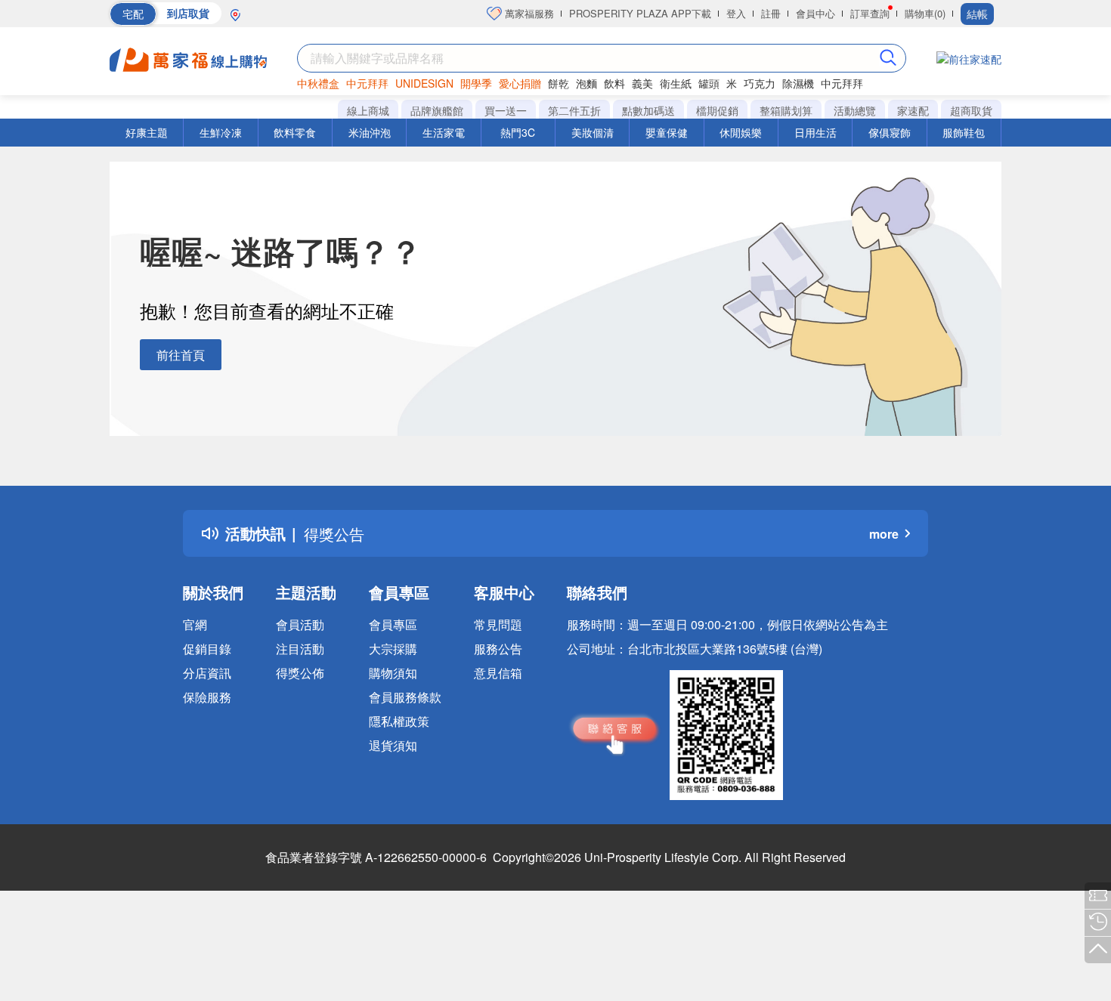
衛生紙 (676, 83)
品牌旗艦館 (436, 110)
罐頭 (709, 83)
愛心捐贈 (520, 83)
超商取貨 (971, 110)
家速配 (913, 110)
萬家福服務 (528, 13)
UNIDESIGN (424, 83)
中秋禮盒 (318, 83)
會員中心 (815, 13)
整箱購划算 (786, 110)
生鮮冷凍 (221, 132)
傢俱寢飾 (889, 132)
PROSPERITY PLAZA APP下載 (640, 13)
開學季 (476, 83)
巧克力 (759, 83)
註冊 (771, 13)
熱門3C (517, 132)
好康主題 (146, 132)
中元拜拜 (367, 83)
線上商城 (368, 110)
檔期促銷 (717, 110)
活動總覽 (855, 110)
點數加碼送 (648, 110)
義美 (642, 83)
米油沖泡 (369, 132)
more (884, 533)
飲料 (614, 83)
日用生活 (815, 132)
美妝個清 (592, 132)
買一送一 (505, 110)
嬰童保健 (666, 132)
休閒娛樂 (741, 132)
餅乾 (558, 83)
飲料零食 (295, 132)
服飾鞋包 (963, 132)
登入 (736, 13)
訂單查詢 (870, 13)
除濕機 (798, 83)
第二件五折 (574, 110)
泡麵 (586, 83)
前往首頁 (180, 354)
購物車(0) (925, 13)
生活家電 (443, 132)
